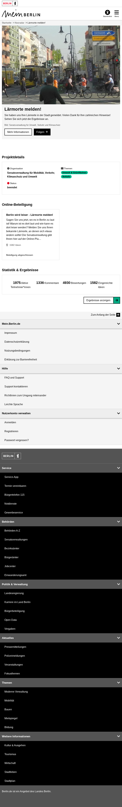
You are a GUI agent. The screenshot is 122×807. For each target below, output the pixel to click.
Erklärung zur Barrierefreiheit (20, 359)
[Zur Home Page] (21, 13)
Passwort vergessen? (16, 440)
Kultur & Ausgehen (15, 745)
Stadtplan (9, 781)
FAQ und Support (14, 377)
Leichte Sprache (13, 404)
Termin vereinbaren (15, 486)
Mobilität (9, 700)
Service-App (11, 477)
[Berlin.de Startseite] (11, 456)
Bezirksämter (11, 548)
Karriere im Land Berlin (17, 602)
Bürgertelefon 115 (14, 494)
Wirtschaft (10, 763)
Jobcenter (10, 566)
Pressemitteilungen (15, 647)
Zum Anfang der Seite (103, 314)
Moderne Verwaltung (16, 691)
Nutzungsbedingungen (17, 350)
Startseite (6, 22)
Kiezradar (19, 22)
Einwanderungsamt (15, 575)
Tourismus (10, 754)
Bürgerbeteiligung (14, 611)
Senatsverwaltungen (16, 539)
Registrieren (11, 431)
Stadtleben (10, 772)
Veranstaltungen (13, 664)
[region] (20, 284)
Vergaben (9, 628)
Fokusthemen (12, 673)
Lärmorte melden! (36, 22)
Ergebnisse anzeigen (98, 300)
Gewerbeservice (13, 512)
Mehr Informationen (18, 132)
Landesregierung (14, 593)
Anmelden (10, 422)
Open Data (10, 620)
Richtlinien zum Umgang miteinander (25, 395)
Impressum (10, 333)
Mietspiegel (10, 718)
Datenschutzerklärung (16, 341)
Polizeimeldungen (14, 655)
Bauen (8, 709)
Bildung (8, 727)
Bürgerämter (11, 557)
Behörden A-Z (12, 530)
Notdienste (10, 503)
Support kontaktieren (16, 386)
